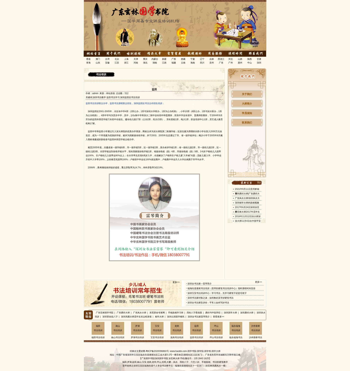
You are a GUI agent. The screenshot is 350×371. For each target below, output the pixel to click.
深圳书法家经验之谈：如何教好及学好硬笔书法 (211, 298)
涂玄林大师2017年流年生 (247, 212)
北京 (117, 59)
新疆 (164, 59)
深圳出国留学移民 (175, 316)
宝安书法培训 (157, 328)
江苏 (117, 62)
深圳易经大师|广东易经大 (247, 193)
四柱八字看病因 (194, 312)
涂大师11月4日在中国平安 (248, 221)
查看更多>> (218, 316)
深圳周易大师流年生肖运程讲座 (136, 316)
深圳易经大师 (246, 312)
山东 (98, 62)
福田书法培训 (98, 328)
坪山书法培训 (216, 328)
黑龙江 (221, 59)
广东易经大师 (123, 312)
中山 (249, 62)
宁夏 (192, 59)
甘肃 (259, 59)
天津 (136, 59)
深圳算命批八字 (110, 316)
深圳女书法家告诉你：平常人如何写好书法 (208, 302)
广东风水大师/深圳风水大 (247, 198)
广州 (230, 62)
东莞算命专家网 (157, 312)
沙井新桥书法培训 (255, 328)
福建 (174, 62)
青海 (88, 62)
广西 (174, 59)
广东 (221, 62)
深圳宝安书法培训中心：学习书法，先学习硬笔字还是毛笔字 (217, 293)
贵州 (211, 62)
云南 (183, 62)
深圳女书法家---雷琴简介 (200, 283)
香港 (88, 59)
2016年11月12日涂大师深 (247, 216)
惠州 (240, 62)
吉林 (211, 59)
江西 (164, 62)
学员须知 (247, 113)
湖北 (145, 62)
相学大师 (159, 316)
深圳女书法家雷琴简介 (199, 316)
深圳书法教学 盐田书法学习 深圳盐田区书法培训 (116, 97)
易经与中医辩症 (213, 312)
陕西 (249, 59)
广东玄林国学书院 (104, 312)
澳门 (98, 59)
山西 (240, 59)
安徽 (107, 62)
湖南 (155, 62)
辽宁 (202, 59)
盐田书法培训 (196, 328)
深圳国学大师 (230, 312)
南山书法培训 (117, 328)
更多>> (176, 282)
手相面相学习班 (175, 312)
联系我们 (247, 122)
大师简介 (247, 103)
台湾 (107, 59)
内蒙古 (154, 59)
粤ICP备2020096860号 (157, 351)
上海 (126, 59)
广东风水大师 (139, 312)
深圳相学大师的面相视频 (247, 202)
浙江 (126, 62)
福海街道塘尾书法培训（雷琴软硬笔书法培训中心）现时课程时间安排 (221, 288)
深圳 (259, 62)
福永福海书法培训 (236, 328)
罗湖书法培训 (137, 328)
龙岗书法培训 (176, 328)
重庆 (145, 59)
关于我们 (247, 94)
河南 (136, 62)
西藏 (183, 59)
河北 (230, 59)
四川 (202, 62)
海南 (192, 62)
